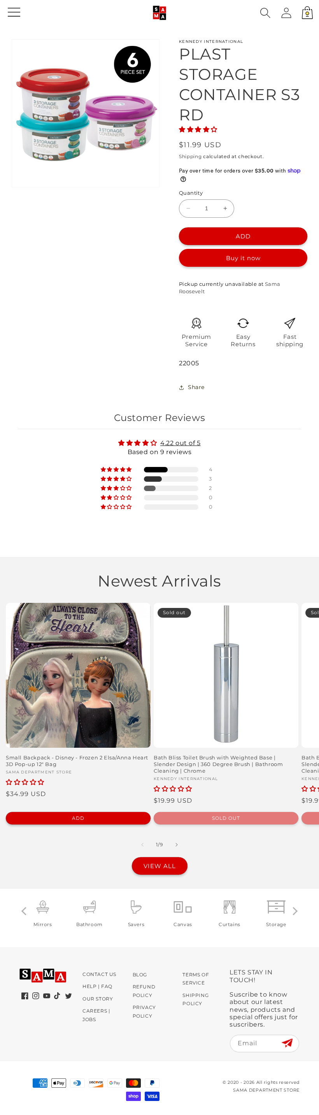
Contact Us (99, 974)
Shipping (190, 156)
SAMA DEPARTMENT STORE (266, 1090)
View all (160, 866)
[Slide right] (176, 844)
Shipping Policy (195, 999)
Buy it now (243, 258)
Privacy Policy (144, 1011)
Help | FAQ (97, 986)
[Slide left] (142, 844)
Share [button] (196, 387)
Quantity (191, 193)
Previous (25, 911)
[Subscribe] (287, 1043)
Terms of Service (195, 979)
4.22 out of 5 (180, 443)
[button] (265, 12)
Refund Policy (144, 991)
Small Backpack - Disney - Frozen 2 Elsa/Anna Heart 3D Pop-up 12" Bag (77, 760)
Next (293, 911)
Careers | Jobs (96, 1015)
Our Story (97, 999)
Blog (140, 975)
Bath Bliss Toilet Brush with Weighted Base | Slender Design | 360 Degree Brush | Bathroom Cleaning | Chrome (218, 764)
